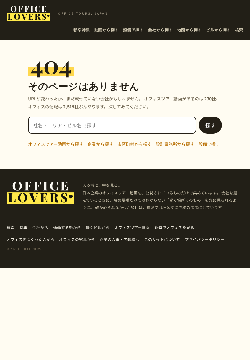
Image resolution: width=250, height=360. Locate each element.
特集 (23, 227)
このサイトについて (162, 239)
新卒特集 (81, 30)
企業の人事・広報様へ (119, 239)
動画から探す (106, 30)
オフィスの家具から (77, 239)
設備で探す (133, 30)
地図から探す (189, 30)
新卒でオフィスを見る (174, 227)
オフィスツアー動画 (132, 227)
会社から (40, 227)
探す (210, 125)
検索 (239, 30)
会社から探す (160, 30)
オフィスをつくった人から (30, 239)
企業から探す (100, 144)
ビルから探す (218, 30)
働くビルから (97, 227)
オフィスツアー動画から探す (55, 144)
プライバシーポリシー (204, 239)
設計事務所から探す (175, 144)
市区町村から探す (134, 144)
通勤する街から (67, 227)
